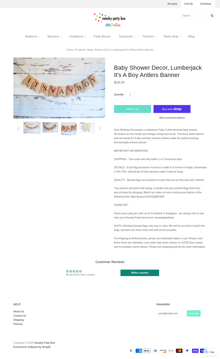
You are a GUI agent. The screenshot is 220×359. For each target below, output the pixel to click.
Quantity (119, 94)
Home (70, 49)
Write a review (139, 272)
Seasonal (125, 36)
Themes (148, 36)
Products (80, 49)
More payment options (172, 117)
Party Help (171, 36)
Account (172, 3)
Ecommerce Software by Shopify (32, 347)
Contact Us (19, 315)
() (188, 3)
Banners (53, 36)
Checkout (205, 3)
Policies (18, 324)
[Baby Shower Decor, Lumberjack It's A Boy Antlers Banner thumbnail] (50, 127)
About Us (18, 311)
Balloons (31, 36)
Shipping (18, 320)
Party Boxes (102, 36)
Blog (191, 36)
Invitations (76, 36)
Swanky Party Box (44, 342)
